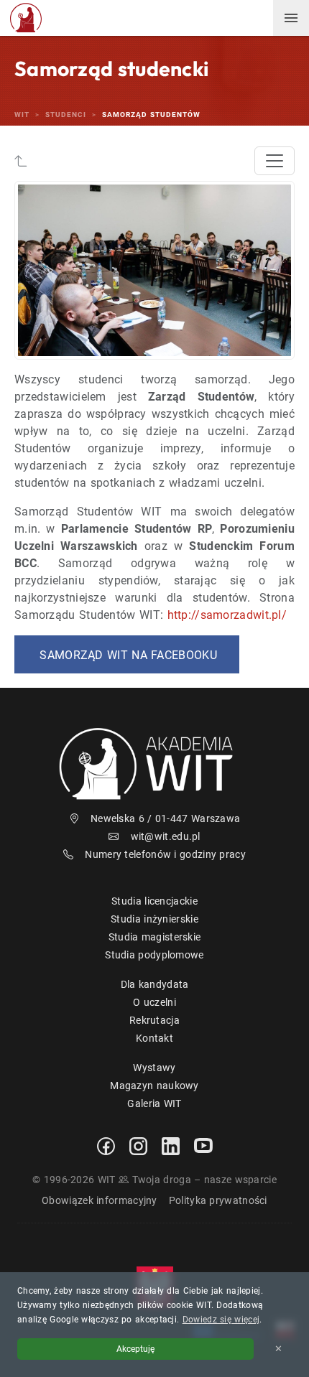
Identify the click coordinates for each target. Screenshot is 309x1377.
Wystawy (154, 1067)
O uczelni (154, 1002)
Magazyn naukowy (154, 1085)
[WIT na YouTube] (203, 1145)
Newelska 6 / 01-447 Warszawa (165, 818)
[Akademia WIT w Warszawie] (26, 17)
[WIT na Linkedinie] (171, 1145)
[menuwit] (291, 18)
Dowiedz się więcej (221, 1320)
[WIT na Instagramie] (138, 1145)
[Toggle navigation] (274, 160)
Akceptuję (135, 1349)
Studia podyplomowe (154, 955)
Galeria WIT (154, 1103)
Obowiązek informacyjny (99, 1200)
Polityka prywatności (218, 1200)
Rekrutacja (154, 1020)
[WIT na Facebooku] (106, 1145)
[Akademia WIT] (154, 763)
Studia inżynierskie (154, 919)
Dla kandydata (155, 984)
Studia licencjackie (154, 901)
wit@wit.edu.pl (165, 836)
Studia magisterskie (155, 937)
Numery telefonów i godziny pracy (165, 854)
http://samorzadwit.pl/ (227, 615)
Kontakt (154, 1038)
